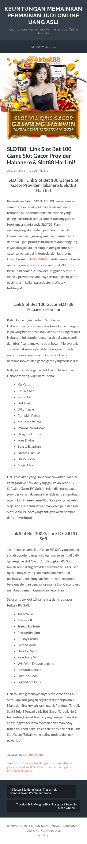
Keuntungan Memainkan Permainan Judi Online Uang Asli (43, 15)
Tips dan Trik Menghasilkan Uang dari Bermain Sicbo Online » (46, 806)
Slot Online (36, 754)
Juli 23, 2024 (16, 170)
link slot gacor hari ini (47, 763)
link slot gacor (23, 763)
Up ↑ (45, 835)
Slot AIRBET (41, 259)
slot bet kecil (23, 767)
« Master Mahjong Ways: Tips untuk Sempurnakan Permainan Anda (33, 791)
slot (25, 754)
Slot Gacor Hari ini (45, 767)
